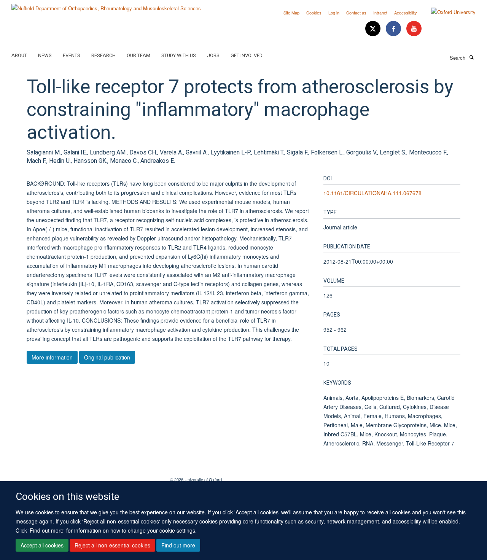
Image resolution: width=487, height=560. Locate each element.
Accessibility (405, 13)
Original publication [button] (107, 357)
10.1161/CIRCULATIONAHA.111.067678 (372, 193)
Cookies (313, 13)
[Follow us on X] (373, 28)
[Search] (471, 57)
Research (103, 55)
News (45, 55)
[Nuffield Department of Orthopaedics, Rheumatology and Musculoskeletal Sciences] (106, 5)
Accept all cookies (42, 545)
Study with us (178, 55)
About (19, 55)
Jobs (213, 55)
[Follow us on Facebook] (394, 28)
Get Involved (247, 55)
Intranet (380, 13)
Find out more (178, 545)
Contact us (356, 13)
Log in (333, 13)
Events (71, 55)
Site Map (291, 13)
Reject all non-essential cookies (112, 545)
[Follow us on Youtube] (414, 28)
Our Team (138, 55)
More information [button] (52, 357)
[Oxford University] (448, 12)
